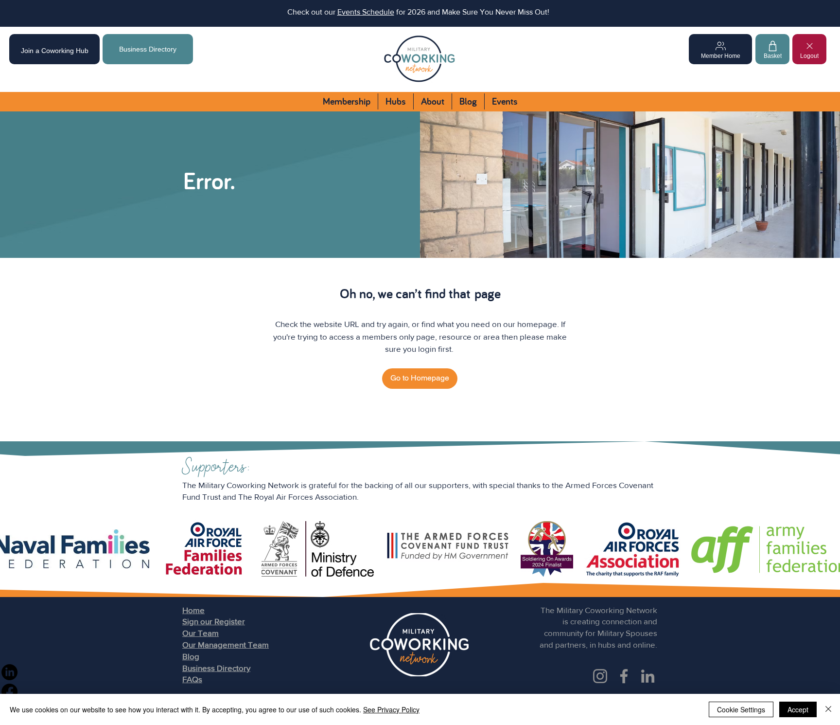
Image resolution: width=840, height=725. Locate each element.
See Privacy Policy (391, 709)
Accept (798, 709)
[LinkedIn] (647, 676)
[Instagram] (600, 676)
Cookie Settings (741, 709)
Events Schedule (365, 12)
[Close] (828, 709)
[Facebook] (623, 676)
